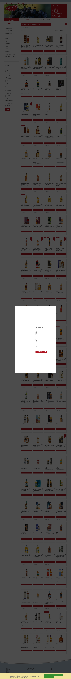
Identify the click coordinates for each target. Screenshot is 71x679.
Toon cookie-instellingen (58, 675)
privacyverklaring (24, 677)
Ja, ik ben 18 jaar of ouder (41, 351)
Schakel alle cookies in (48, 675)
